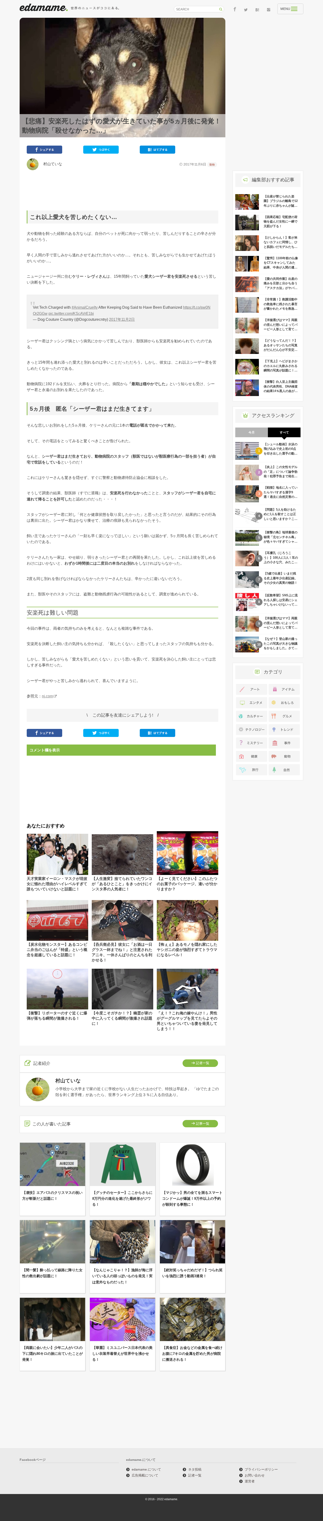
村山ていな (50, 164)
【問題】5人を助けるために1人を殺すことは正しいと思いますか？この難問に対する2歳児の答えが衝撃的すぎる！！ (280, 519)
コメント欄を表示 (45, 750)
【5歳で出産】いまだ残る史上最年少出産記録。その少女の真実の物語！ (280, 578)
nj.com (47, 696)
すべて (284, 432)
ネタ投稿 (194, 1469)
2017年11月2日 (122, 319)
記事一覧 (202, 1123)
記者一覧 (202, 1063)
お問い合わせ (255, 1475)
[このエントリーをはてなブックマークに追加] (157, 151)
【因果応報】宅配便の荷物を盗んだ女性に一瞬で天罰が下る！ (280, 221)
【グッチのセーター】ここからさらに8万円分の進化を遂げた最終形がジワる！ (122, 1198)
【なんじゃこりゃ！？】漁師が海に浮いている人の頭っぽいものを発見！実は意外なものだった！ (122, 1276)
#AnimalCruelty (85, 307)
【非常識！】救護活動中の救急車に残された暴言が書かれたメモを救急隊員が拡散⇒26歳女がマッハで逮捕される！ (281, 309)
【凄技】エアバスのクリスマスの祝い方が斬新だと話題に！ (52, 1195)
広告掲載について (145, 1475)
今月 (252, 432)
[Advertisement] (122, 190)
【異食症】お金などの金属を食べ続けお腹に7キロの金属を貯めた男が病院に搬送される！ (192, 1353)
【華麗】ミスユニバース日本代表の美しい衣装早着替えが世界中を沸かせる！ (122, 1353)
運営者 (250, 1481)
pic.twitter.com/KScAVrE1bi (71, 314)
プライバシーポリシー (261, 1469)
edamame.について (146, 1469)
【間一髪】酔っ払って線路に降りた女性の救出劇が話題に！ (52, 1273)
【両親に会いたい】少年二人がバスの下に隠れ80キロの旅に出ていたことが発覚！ (52, 1353)
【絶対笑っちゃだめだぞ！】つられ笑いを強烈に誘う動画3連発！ (192, 1273)
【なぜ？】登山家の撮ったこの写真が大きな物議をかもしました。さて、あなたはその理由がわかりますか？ (280, 648)
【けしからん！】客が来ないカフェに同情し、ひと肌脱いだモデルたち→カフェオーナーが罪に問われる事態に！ (280, 247)
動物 (212, 164)
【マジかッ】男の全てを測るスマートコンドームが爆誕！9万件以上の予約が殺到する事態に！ (192, 1198)
